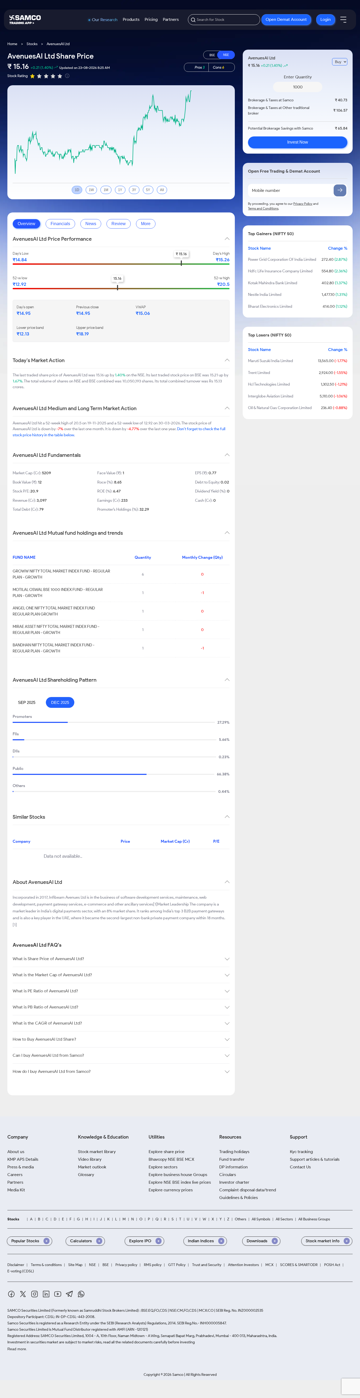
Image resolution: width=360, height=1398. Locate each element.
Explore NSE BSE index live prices (180, 1182)
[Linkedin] (46, 1295)
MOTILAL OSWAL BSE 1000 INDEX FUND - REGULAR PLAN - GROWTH (58, 592)
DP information (233, 1166)
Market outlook (92, 1166)
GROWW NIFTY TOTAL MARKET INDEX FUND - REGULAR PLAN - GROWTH (61, 574)
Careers (14, 1174)
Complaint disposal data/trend (247, 1189)
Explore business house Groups (178, 1174)
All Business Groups (314, 1219)
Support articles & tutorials (314, 1159)
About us (15, 1151)
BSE (106, 1265)
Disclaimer (15, 1265)
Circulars (227, 1174)
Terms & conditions (46, 1265)
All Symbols (261, 1219)
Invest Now (297, 142)
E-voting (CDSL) (20, 1271)
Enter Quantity (298, 76)
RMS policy (153, 1265)
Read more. (17, 1349)
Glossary (86, 1174)
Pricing (151, 19)
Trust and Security (206, 1265)
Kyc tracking (301, 1151)
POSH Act (332, 1265)
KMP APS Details (22, 1159)
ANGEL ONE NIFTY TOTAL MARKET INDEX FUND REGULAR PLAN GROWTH (54, 611)
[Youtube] (58, 1295)
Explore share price (166, 1151)
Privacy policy (126, 1265)
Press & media (20, 1166)
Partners (171, 19)
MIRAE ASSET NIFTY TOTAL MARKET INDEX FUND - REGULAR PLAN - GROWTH (56, 629)
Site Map (75, 1265)
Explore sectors (163, 1166)
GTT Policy (177, 1265)
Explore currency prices (171, 1189)
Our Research (105, 20)
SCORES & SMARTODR (299, 1265)
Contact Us (300, 1166)
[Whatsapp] (81, 1295)
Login (325, 19)
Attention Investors (243, 1265)
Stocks (32, 44)
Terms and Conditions (263, 208)
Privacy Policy (302, 204)
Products (131, 19)
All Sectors (284, 1219)
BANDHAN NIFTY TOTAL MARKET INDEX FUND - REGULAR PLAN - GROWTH (53, 648)
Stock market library (97, 1151)
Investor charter (234, 1182)
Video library (89, 1159)
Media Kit (16, 1189)
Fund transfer (232, 1159)
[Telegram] (69, 1295)
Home (12, 44)
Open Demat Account (286, 19)
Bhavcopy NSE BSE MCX (171, 1159)
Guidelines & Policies (238, 1197)
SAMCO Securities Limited (28, 1310)
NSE (92, 1265)
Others (240, 1219)
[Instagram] (34, 1295)
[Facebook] (11, 1295)
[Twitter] (23, 1295)
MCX (269, 1265)
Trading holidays (234, 1151)
